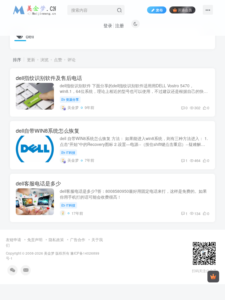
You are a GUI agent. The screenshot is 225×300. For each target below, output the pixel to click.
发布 (159, 9)
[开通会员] (213, 276)
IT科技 (70, 152)
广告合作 (77, 239)
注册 (119, 25)
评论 (71, 59)
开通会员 (185, 9)
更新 (31, 59)
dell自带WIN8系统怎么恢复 (47, 130)
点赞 (58, 59)
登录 (107, 25)
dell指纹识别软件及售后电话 (49, 77)
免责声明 (34, 239)
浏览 (44, 59)
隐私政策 (56, 239)
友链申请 (13, 239)
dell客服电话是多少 (38, 183)
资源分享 (72, 99)
